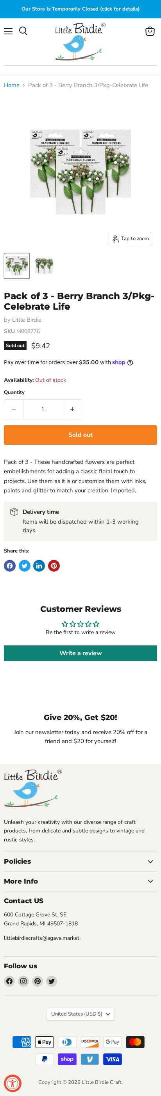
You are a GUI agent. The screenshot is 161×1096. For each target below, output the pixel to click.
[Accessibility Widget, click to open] (12, 1083)
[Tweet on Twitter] (24, 566)
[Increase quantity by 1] (72, 409)
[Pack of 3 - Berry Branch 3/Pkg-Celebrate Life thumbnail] (16, 265)
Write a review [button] (80, 653)
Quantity (14, 393)
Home (12, 85)
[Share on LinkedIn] (39, 566)
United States (76, 1014)
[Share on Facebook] (10, 566)
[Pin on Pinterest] (54, 566)
